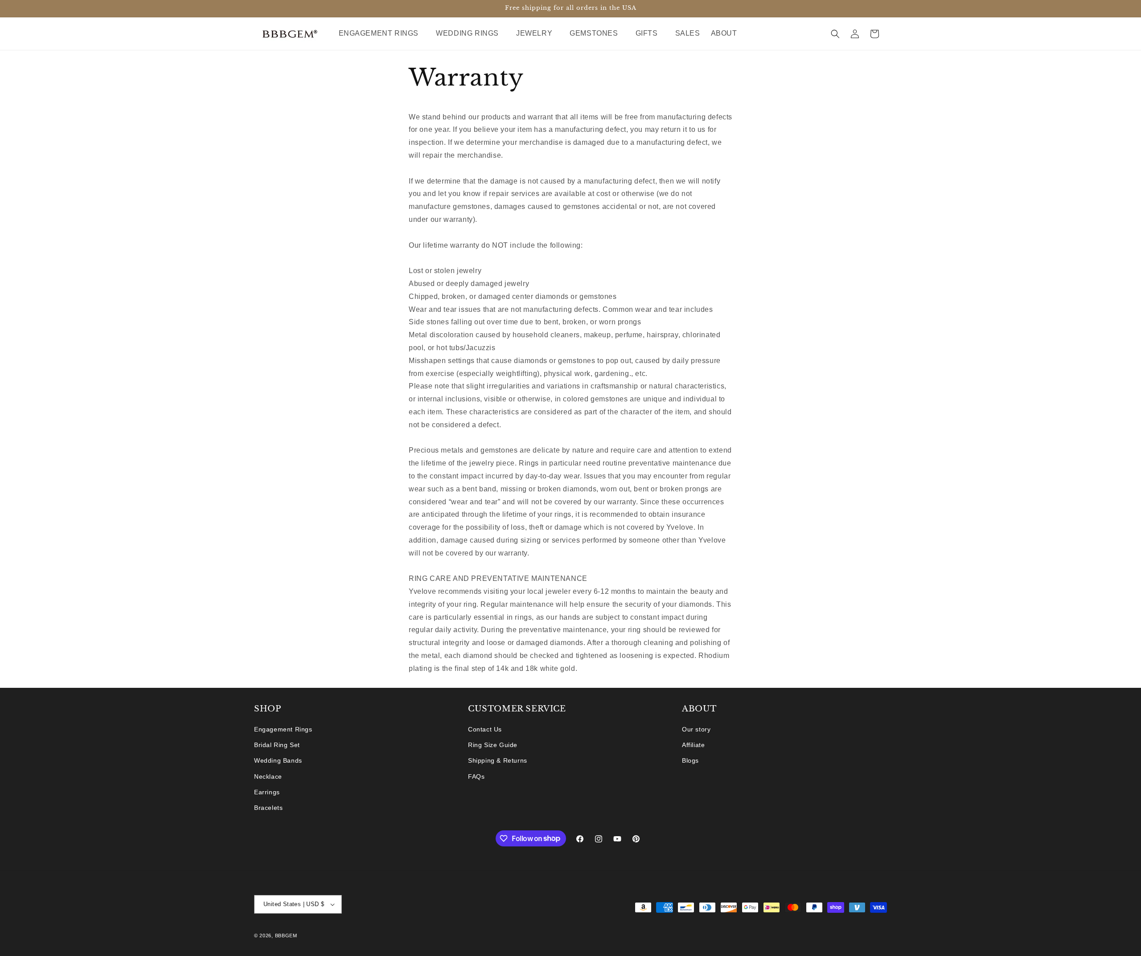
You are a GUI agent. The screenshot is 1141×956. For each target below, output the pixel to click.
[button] (382, 34)
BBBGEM (286, 935)
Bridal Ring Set (277, 745)
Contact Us (485, 729)
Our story (696, 729)
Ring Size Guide (492, 745)
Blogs (690, 760)
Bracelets (268, 807)
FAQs (476, 776)
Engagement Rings (283, 729)
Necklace (268, 776)
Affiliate (693, 745)
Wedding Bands (278, 760)
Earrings (267, 792)
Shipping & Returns (497, 760)
